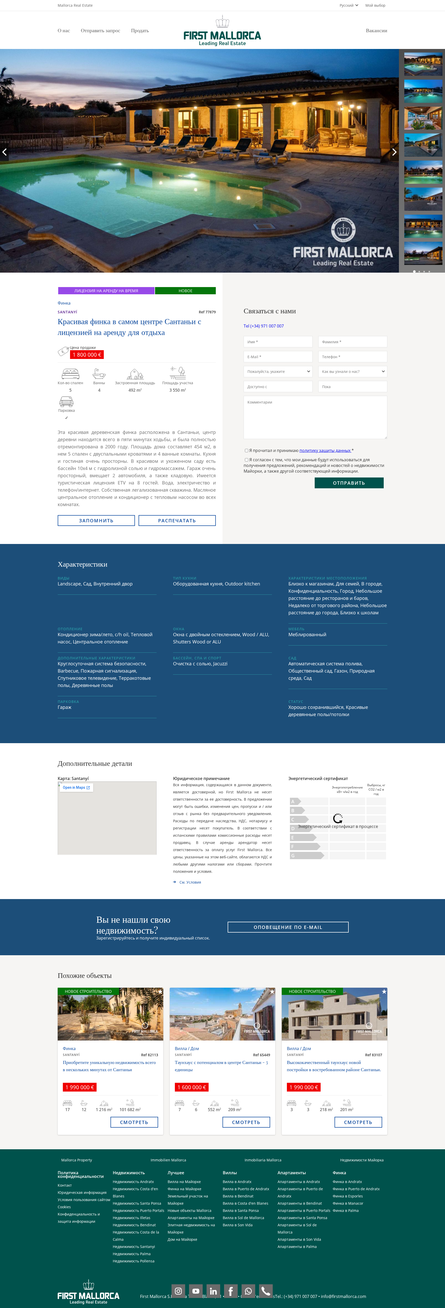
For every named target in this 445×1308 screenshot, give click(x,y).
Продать (140, 30)
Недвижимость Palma (132, 1253)
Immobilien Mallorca (168, 1160)
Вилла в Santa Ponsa (241, 1210)
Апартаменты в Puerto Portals (304, 1210)
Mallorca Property (76, 1160)
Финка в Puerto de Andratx (356, 1188)
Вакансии (376, 30)
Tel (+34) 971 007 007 (264, 326)
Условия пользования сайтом (84, 1199)
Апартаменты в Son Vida (299, 1239)
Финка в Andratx (347, 1181)
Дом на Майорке (182, 1239)
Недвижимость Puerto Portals (138, 1210)
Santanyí (67, 311)
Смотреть (134, 1122)
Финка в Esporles (348, 1196)
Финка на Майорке (184, 1188)
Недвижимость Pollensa (134, 1261)
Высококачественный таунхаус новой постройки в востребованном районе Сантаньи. (334, 1065)
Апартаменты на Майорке (191, 1217)
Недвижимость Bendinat (134, 1224)
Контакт (65, 1185)
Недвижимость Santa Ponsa (137, 1203)
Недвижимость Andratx (133, 1181)
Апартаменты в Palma (297, 1246)
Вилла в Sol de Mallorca (243, 1217)
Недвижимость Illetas (131, 1217)
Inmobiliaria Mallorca (263, 1160)
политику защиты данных (325, 450)
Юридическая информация (82, 1192)
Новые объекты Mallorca (189, 1210)
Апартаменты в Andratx (299, 1181)
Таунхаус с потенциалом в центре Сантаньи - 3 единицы (221, 1065)
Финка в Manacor (348, 1203)
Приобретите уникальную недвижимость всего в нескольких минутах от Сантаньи (109, 1065)
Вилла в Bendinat (238, 1196)
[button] (414, 272)
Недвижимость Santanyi (134, 1246)
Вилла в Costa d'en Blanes (245, 1203)
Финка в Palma (346, 1210)
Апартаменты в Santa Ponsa (302, 1217)
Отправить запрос (100, 30)
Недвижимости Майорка (362, 1160)
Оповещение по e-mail (288, 927)
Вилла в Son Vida (238, 1224)
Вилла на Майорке (184, 1181)
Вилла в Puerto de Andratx (246, 1188)
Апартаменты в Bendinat (300, 1203)
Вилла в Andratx (237, 1181)
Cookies (64, 1206)
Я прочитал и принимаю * (301, 450)
